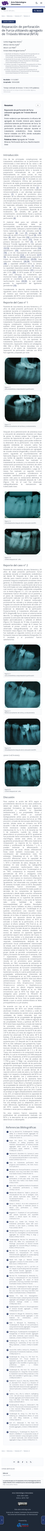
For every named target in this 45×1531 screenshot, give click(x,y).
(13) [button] (37, 279)
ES (38, 105)
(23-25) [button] (33, 259)
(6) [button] (17, 233)
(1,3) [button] (22, 255)
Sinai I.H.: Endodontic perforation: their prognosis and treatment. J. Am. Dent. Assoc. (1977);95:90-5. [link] (23, 1165)
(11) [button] (30, 239)
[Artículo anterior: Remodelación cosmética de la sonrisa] (2, 1520)
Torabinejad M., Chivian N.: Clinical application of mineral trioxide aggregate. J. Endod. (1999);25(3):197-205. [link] (23, 1309)
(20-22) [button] (23, 257)
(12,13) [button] (6, 248)
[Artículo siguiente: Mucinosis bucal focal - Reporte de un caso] (43, 1520)
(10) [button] (27, 237)
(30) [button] (5, 264)
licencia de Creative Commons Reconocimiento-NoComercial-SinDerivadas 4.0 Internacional (22, 1513)
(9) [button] (35, 235)
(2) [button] (38, 188)
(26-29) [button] (26, 261)
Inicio (3, 16)
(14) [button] (39, 248)
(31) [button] (31, 270)
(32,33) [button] (24, 281)
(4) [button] (14, 218)
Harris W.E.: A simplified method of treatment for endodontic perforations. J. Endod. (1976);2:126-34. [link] (23, 1188)
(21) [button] (19, 277)
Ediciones (10, 16)
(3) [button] (15, 209)
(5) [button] (40, 229)
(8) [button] (40, 233)
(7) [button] (26, 233)
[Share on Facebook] (22, 1462)
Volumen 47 (18, 16)
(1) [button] (24, 179)
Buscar (38, 11)
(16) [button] (5, 253)
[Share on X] (27, 1462)
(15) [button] (16, 250)
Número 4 (27, 16)
